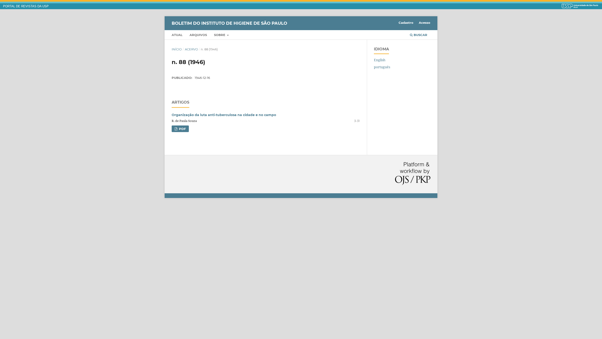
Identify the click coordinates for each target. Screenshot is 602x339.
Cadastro (406, 22)
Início (177, 49)
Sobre (220, 35)
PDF (182, 129)
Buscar (420, 35)
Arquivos (198, 35)
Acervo (191, 49)
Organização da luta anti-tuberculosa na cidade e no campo (224, 115)
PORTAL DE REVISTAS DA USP (26, 6)
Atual (177, 35)
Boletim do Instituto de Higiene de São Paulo (229, 23)
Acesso (424, 22)
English (379, 60)
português (382, 67)
